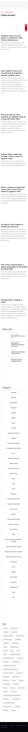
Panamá (13, 688)
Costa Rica (6, 643)
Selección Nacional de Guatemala (12, 695)
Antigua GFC (14, 628)
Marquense (6, 680)
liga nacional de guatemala (10, 669)
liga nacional (15, 661)
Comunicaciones (8, 639)
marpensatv (6, 676)
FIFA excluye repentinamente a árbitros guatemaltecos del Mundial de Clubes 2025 (14, 266)
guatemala (6, 661)
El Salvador (15, 643)
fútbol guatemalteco (9, 658)
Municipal (16, 684)
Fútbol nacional (15, 334)
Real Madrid (21, 688)
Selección (14, 691)
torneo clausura (8, 706)
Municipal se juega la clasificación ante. (16, 360)
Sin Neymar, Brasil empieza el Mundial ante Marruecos (12, 225)
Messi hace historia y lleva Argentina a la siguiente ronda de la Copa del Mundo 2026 (13, 116)
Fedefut (5, 650)
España (5, 647)
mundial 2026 (7, 684)
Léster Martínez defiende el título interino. (18, 352)
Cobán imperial (20, 635)
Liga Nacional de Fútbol (9, 665)
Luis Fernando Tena (8, 673)
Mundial (21, 680)
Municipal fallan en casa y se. (18, 336)
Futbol (18, 650)
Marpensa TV (16, 676)
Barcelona (14, 632)
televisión (6, 699)
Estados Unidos (14, 647)
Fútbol (5, 654)
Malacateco (19, 673)
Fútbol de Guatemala (15, 654)
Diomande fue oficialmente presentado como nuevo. (17, 344)
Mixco (14, 680)
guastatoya (20, 658)
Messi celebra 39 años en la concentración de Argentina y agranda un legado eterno (12, 73)
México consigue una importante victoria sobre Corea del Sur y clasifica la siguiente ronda (13, 189)
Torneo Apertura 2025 (9, 702)
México (5, 688)
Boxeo (12, 350)
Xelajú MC (17, 706)
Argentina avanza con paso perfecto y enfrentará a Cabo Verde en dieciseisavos (12, 37)
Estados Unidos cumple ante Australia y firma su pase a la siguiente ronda (11, 156)
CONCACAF (18, 639)
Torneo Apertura (16, 699)
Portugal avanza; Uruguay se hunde (11, 301)
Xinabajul (6, 710)
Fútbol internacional (16, 341)
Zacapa (13, 710)
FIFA (12, 650)
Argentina (6, 632)
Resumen (6, 691)
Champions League (8, 635)
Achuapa (6, 628)
